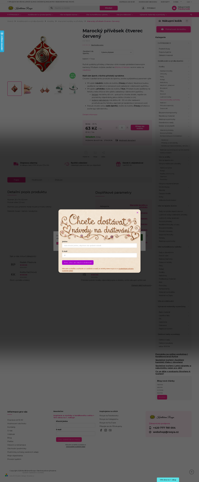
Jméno (64, 241)
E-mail (64, 251)
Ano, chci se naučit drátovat (78, 262)
